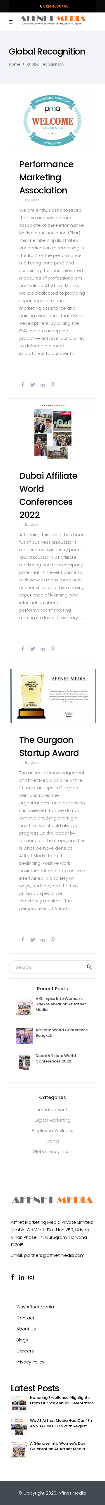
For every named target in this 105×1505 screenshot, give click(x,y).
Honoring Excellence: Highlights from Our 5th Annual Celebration (62, 1400)
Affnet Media (72, 1493)
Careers (25, 1351)
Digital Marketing (52, 1120)
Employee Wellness (52, 1130)
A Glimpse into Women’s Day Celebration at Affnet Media (61, 1004)
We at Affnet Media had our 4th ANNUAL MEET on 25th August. (61, 1423)
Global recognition (52, 1151)
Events (53, 1141)
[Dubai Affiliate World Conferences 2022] (52, 432)
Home (14, 64)
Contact (25, 1318)
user (35, 200)
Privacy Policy (30, 1362)
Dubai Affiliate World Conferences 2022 (56, 1058)
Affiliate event (52, 1110)
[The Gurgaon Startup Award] (52, 696)
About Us (26, 1329)
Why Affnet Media (35, 1307)
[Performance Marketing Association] (52, 120)
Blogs (22, 1340)
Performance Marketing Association (46, 177)
